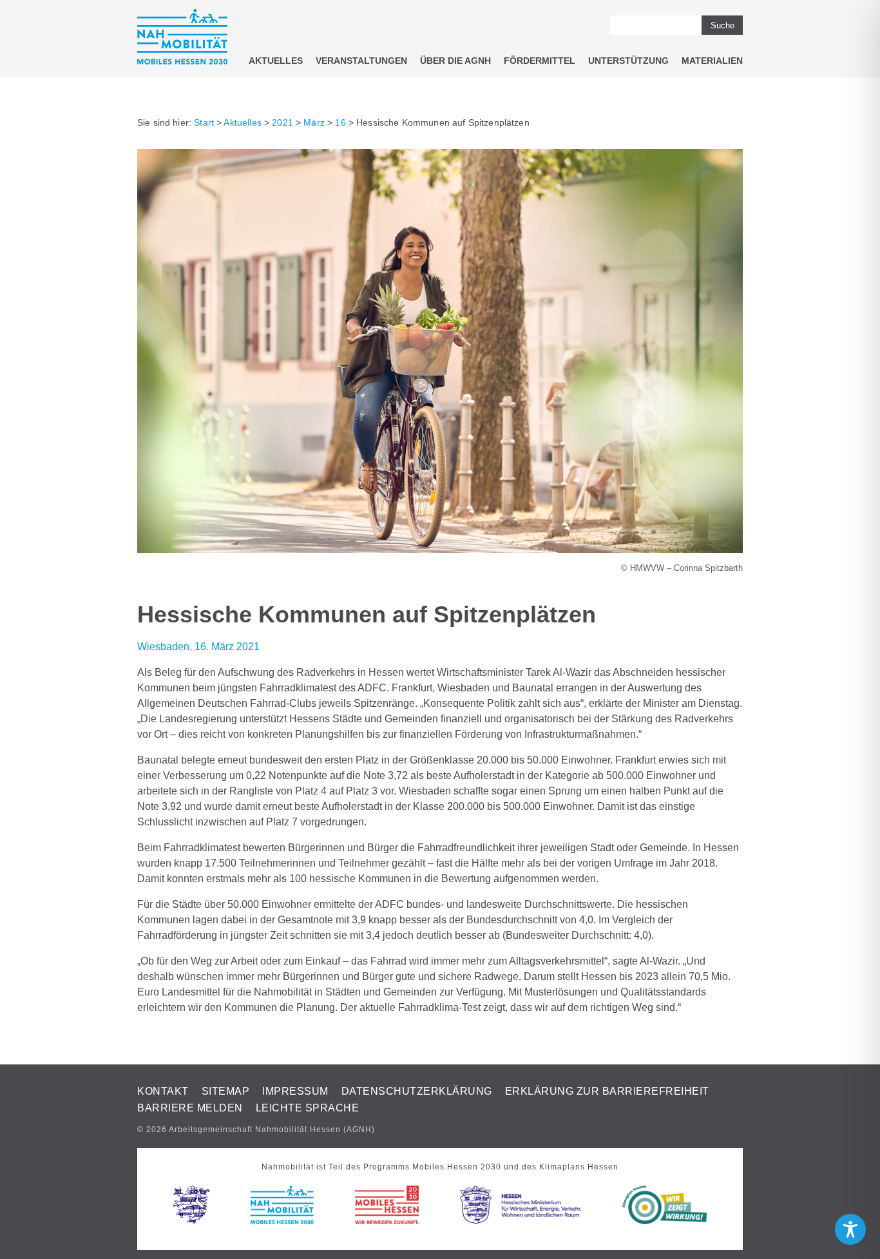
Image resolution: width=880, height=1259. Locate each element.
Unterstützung (628, 60)
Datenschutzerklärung (416, 1091)
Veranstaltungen (361, 60)
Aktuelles (276, 60)
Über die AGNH (455, 60)
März (314, 122)
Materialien (712, 60)
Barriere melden (190, 1107)
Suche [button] (722, 25)
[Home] (182, 39)
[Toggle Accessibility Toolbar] (850, 1229)
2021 (282, 122)
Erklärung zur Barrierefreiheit (607, 1091)
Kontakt (163, 1091)
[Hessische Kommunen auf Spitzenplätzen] (440, 549)
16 (340, 122)
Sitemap (226, 1091)
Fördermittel (539, 60)
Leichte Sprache (307, 1107)
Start (204, 122)
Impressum (295, 1091)
